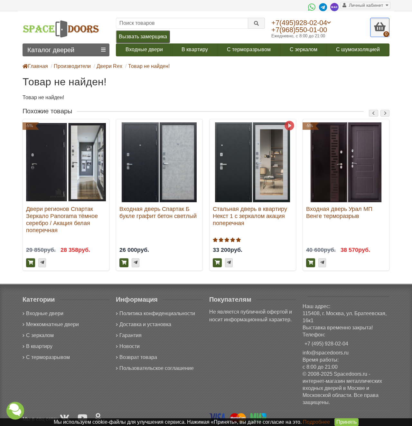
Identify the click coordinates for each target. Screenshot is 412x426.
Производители (72, 66)
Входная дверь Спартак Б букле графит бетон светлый (158, 212)
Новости (129, 346)
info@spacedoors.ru (326, 352)
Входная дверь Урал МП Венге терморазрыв (339, 212)
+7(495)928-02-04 (299, 22)
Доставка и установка (145, 324)
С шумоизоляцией (358, 49)
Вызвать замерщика (143, 36)
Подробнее (316, 422)
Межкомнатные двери (52, 324)
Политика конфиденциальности (157, 313)
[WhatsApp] (312, 7)
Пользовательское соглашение (156, 368)
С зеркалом (303, 49)
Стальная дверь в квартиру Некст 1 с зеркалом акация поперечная (250, 215)
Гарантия (130, 335)
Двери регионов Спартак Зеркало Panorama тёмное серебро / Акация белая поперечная (62, 219)
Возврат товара (138, 357)
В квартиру (195, 49)
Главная (38, 66)
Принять (346, 422)
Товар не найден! (149, 66)
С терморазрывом (249, 49)
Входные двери (144, 49)
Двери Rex (109, 66)
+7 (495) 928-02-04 (326, 343)
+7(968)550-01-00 (299, 30)
